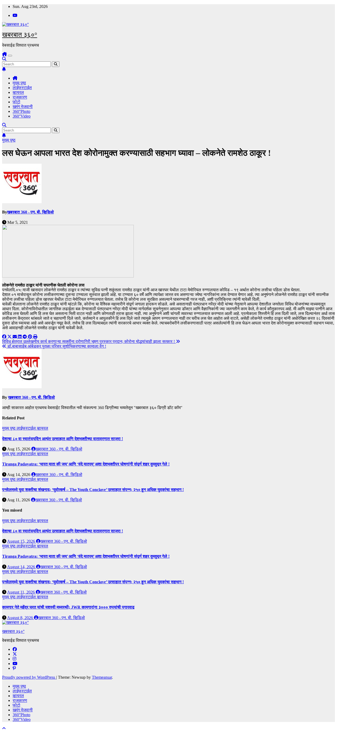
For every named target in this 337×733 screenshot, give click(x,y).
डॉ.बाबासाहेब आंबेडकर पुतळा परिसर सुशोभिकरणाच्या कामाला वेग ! (56, 346)
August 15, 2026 (21, 541)
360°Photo (21, 111)
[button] (4, 59)
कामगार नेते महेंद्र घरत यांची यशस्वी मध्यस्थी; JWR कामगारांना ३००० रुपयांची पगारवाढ (68, 607)
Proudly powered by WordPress (29, 677)
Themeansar (102, 677)
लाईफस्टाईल (22, 87)
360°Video (22, 116)
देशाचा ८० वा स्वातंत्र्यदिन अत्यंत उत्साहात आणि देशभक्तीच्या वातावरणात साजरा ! (62, 438)
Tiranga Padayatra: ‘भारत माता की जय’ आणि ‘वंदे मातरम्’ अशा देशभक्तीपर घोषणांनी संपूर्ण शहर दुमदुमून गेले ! (86, 464)
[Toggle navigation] (10, 55)
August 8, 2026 (20, 617)
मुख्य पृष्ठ (19, 83)
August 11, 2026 (21, 592)
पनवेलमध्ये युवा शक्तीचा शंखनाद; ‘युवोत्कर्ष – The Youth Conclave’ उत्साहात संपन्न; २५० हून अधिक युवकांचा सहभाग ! (93, 489)
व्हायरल (18, 92)
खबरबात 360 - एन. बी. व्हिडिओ (30, 212)
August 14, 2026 (21, 567)
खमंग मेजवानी (23, 106)
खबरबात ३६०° (19, 34)
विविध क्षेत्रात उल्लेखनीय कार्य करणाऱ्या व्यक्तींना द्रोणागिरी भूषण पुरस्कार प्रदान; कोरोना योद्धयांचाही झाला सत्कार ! (89, 341)
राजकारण (20, 97)
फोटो (16, 102)
